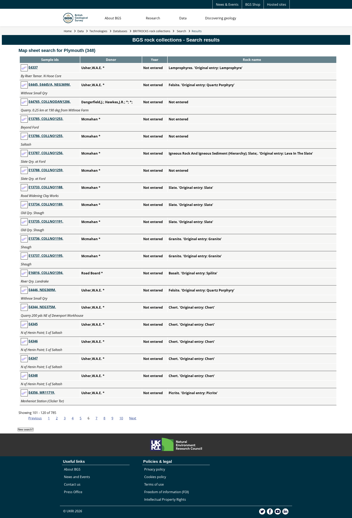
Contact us (72, 484)
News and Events (77, 477)
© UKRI (72, 511)
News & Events (227, 4)
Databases (120, 31)
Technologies (98, 31)
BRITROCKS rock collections (151, 31)
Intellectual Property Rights (165, 499)
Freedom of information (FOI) (166, 492)
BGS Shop (252, 4)
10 (121, 418)
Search (181, 31)
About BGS (113, 18)
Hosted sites (276, 4)
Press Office (73, 492)
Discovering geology (220, 18)
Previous (35, 418)
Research (153, 18)
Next (132, 418)
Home (68, 31)
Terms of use (154, 484)
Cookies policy (155, 477)
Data (183, 18)
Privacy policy (154, 469)
